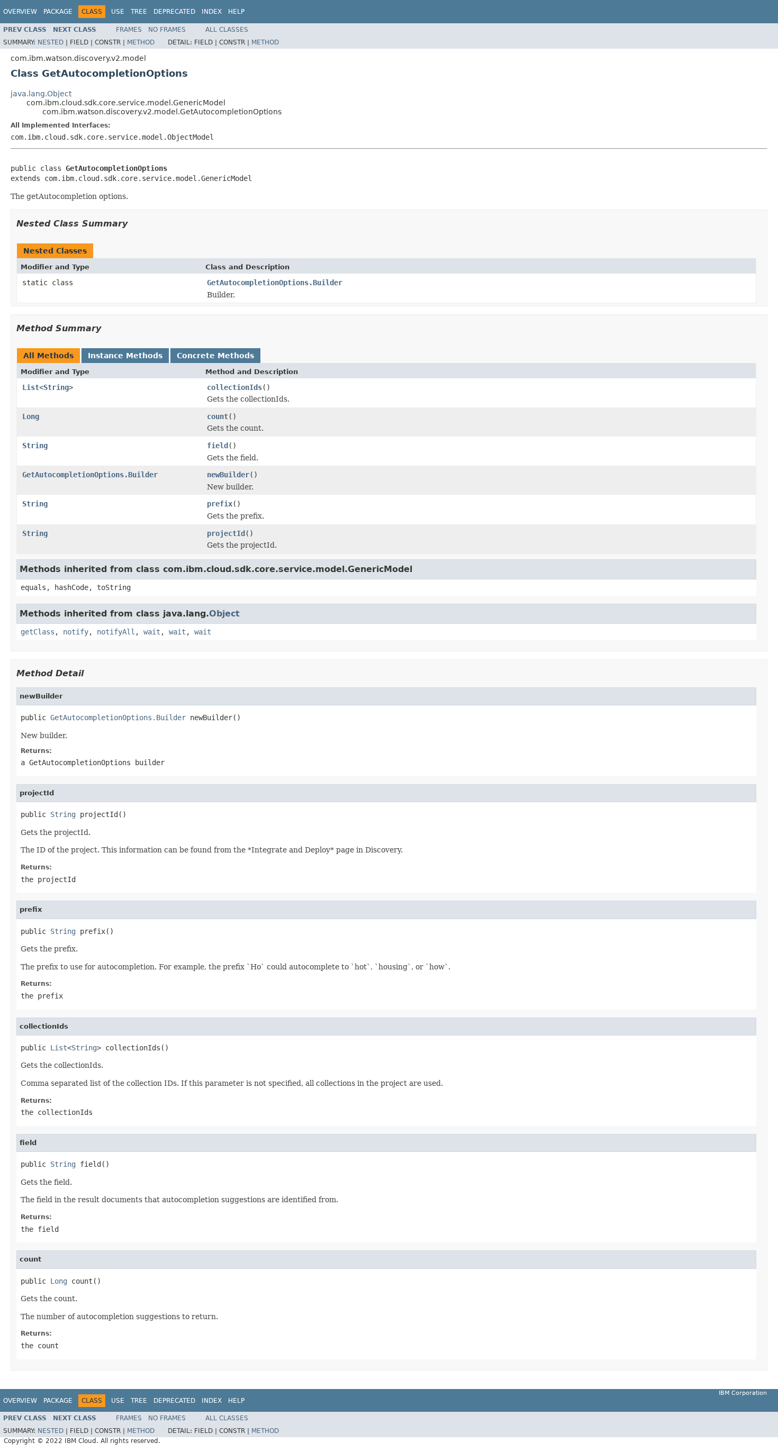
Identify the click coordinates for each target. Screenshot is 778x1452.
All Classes (226, 29)
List (30, 387)
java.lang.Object (41, 93)
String (56, 387)
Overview (20, 11)
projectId (226, 533)
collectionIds (234, 387)
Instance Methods (125, 355)
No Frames (167, 29)
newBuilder (228, 474)
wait (151, 632)
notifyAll (116, 632)
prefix (219, 504)
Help (236, 11)
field (217, 445)
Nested (51, 42)
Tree (139, 11)
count (217, 416)
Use (117, 11)
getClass (38, 632)
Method (141, 42)
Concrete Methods (215, 355)
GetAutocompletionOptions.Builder (274, 282)
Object (224, 614)
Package (58, 11)
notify (75, 632)
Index (212, 11)
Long (30, 416)
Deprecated (174, 11)
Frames (129, 29)
